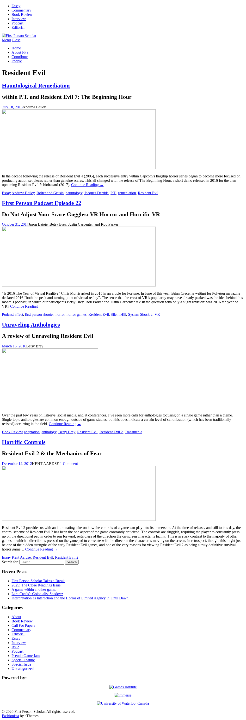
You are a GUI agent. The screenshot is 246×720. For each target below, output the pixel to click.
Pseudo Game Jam (26, 656)
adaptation (32, 432)
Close (16, 40)
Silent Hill (118, 314)
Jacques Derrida (96, 193)
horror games (76, 314)
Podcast (17, 23)
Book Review (22, 14)
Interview (19, 19)
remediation (127, 193)
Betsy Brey (66, 432)
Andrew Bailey (23, 193)
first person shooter (39, 314)
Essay (16, 6)
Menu (6, 40)
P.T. (113, 193)
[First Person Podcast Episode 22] (79, 285)
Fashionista (10, 716)
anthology (49, 432)
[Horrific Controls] (79, 519)
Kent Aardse (21, 557)
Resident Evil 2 (111, 432)
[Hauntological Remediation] (79, 168)
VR (157, 314)
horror (60, 314)
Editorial (18, 27)
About (16, 617)
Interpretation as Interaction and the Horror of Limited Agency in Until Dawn (70, 598)
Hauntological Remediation (36, 85)
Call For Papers (23, 625)
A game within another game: (34, 589)
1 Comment (69, 464)
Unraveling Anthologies (31, 325)
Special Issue (21, 664)
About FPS (20, 52)
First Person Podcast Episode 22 (41, 203)
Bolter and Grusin (50, 193)
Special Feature (23, 660)
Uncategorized (23, 669)
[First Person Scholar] (19, 36)
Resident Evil (148, 193)
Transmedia (133, 432)
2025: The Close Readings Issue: (37, 585)
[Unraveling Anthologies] (50, 407)
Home (16, 48)
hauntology (74, 193)
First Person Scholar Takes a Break (38, 581)
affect (19, 314)
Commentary (21, 10)
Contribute (20, 57)
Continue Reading (87, 185)
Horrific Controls (23, 442)
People (17, 61)
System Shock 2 (140, 314)
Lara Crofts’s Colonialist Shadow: (37, 594)
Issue (15, 647)
